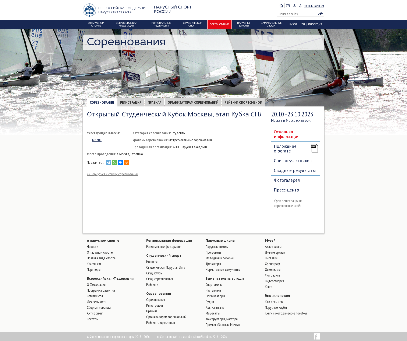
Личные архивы (275, 252)
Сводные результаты (295, 170)
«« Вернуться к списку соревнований (112, 174)
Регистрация (130, 102)
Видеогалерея (274, 280)
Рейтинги (152, 284)
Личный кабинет (314, 6)
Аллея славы (273, 246)
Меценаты (213, 313)
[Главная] (281, 5)
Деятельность (96, 301)
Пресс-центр (286, 190)
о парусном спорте (103, 240)
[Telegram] (108, 162)
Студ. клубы (154, 273)
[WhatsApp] (114, 162)
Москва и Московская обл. (291, 120)
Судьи (210, 301)
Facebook (317, 336)
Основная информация (286, 134)
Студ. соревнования (159, 278)
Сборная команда (99, 307)
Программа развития (101, 290)
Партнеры (93, 269)
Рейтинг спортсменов (243, 102)
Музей (270, 240)
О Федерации (96, 284)
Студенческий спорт (163, 255)
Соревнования (102, 102)
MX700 (97, 139)
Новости (92, 246)
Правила (154, 102)
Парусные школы (220, 240)
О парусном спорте (100, 252)
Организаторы (215, 295)
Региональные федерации (169, 240)
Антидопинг (95, 313)
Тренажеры (213, 263)
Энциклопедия (277, 295)
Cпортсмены (214, 284)
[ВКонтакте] (120, 162)
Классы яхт (94, 263)
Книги (268, 286)
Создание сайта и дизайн (176, 336)
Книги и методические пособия (286, 313)
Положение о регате (285, 148)
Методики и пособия (220, 258)
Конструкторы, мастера (222, 318)
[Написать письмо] (287, 5)
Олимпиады (272, 269)
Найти (320, 13)
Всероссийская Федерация (110, 278)
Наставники (213, 290)
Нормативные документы (223, 269)
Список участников (293, 161)
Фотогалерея (287, 180)
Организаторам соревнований (193, 102)
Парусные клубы (276, 307)
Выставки (271, 258)
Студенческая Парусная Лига (165, 267)
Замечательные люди (225, 278)
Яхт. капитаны (215, 307)
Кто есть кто (274, 301)
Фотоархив (272, 275)
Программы (213, 252)
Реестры (92, 318)
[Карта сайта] (294, 5)
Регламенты (95, 295)
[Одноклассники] (126, 162)
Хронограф (272, 263)
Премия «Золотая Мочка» (223, 324)
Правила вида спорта (101, 258)
